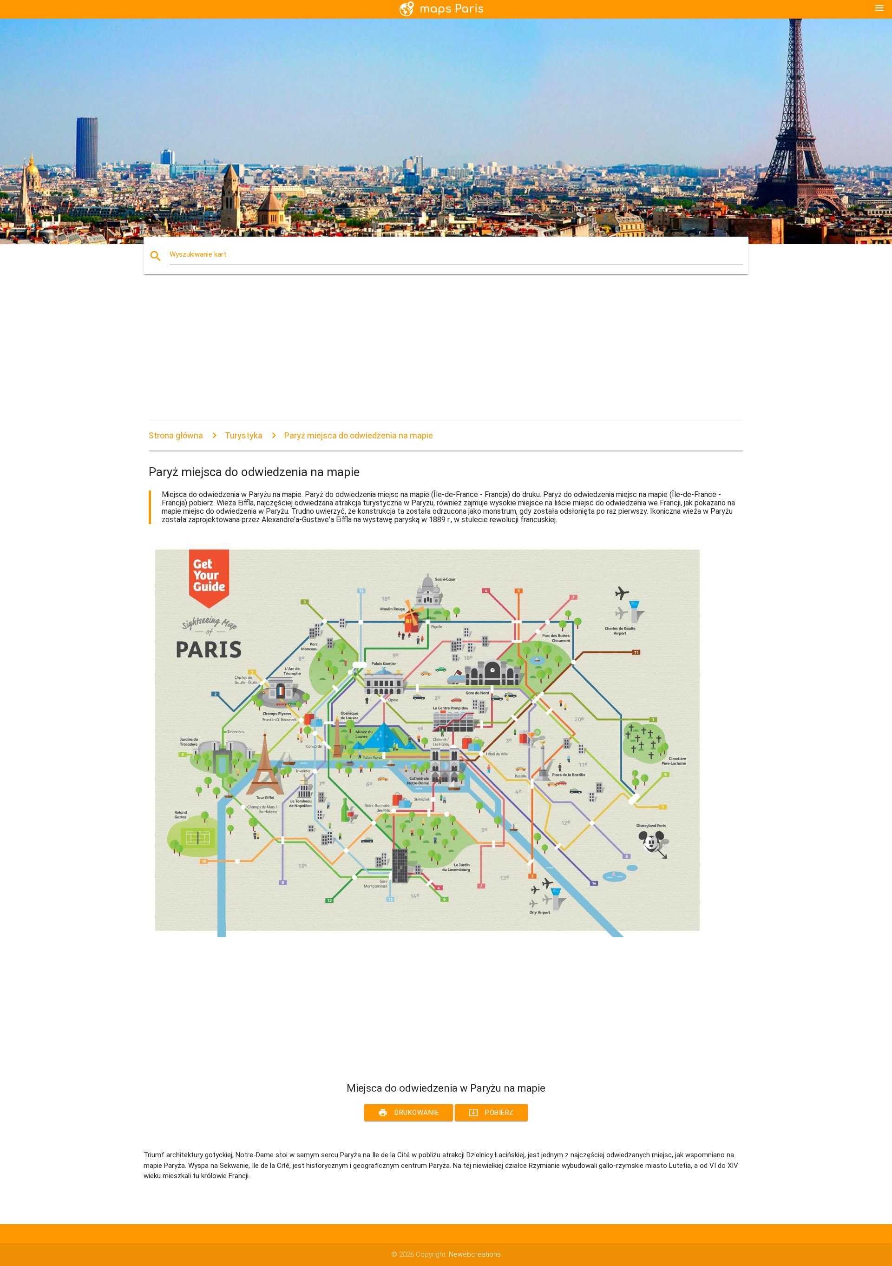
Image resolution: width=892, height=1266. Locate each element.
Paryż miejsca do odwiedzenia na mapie (358, 435)
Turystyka (243, 435)
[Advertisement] (427, 356)
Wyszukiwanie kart (198, 254)
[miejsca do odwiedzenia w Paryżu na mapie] (427, 935)
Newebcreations (475, 1254)
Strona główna (176, 435)
